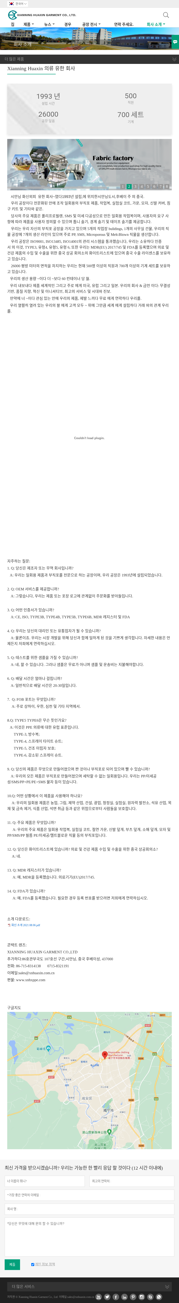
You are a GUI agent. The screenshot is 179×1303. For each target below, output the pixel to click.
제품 (27, 24)
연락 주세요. (124, 24)
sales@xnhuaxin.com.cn (37, 973)
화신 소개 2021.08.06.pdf (25, 925)
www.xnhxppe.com (30, 980)
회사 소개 (154, 24)
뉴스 (47, 24)
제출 (12, 1264)
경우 (67, 24)
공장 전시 (89, 24)
